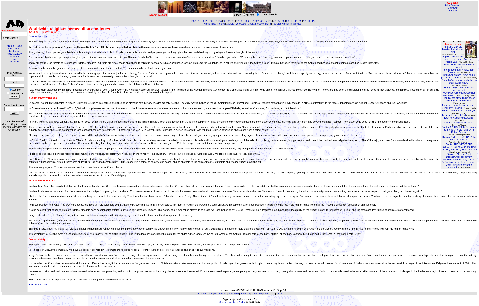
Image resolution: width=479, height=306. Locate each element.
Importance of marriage (458, 110)
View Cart (452, 8)
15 (313, 21)
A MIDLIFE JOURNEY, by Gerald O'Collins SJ (459, 138)
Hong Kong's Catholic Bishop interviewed (459, 88)
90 (203, 21)
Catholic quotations (458, 118)
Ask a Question (452, 5)
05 (270, 21)
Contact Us (14, 61)
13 (304, 21)
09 (287, 21)
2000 (247, 21)
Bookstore (14, 51)
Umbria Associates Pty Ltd (232, 302)
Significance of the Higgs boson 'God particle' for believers (459, 99)
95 (224, 21)
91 (207, 21)
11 (296, 21)
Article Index (14, 48)
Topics (221, 23)
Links (14, 59)
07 (279, 21)
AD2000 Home (14, 46)
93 (216, 21)
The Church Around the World (459, 65)
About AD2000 (14, 54)
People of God (454, 115)
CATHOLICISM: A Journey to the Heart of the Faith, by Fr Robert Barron (459, 130)
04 (266, 21)
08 (283, 21)
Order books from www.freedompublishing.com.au (459, 158)
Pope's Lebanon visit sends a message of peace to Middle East (458, 59)
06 (274, 21)
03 (261, 21)
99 (242, 21)
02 (257, 21)
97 (233, 21)
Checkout (452, 10)
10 (292, 21)
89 (199, 21)
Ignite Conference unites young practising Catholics (458, 76)
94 (220, 21)
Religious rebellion (458, 122)
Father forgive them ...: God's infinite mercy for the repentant (459, 165)
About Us (245, 293)
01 (253, 21)
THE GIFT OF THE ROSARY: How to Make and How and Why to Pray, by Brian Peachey (459, 147)
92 (211, 21)
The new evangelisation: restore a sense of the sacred (459, 106)
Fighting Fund (459, 154)
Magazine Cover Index (259, 23)
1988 (193, 21)
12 (300, 21)
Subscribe (14, 56)
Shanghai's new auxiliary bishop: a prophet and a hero (459, 81)
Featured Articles (280, 23)
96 (229, 21)
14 (309, 21)
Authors (230, 23)
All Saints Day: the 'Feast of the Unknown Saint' (453, 49)
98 (237, 21)
